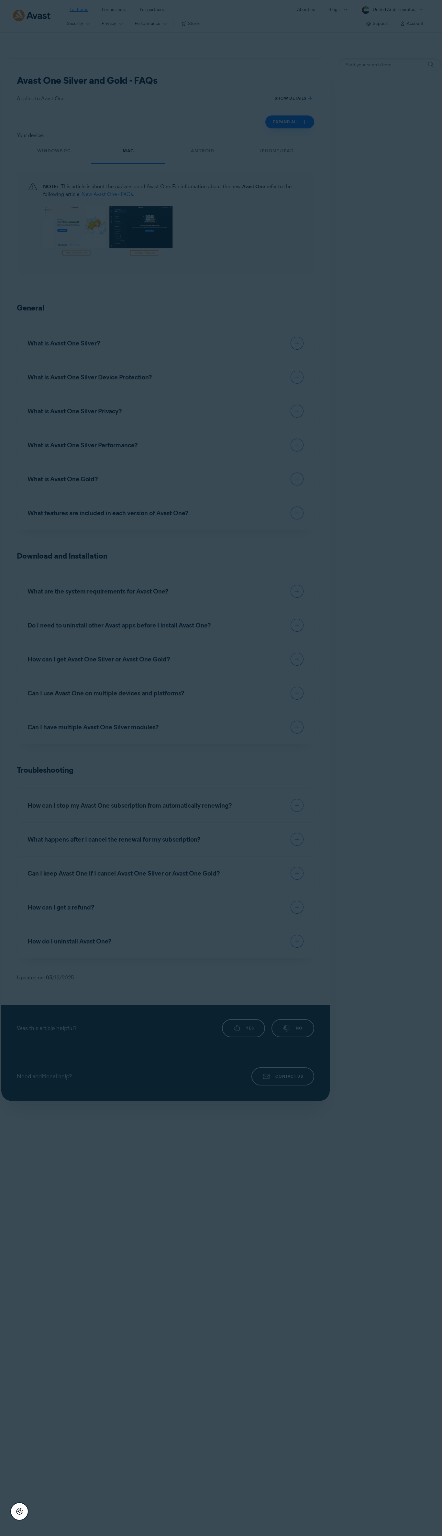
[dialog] (221, 768)
